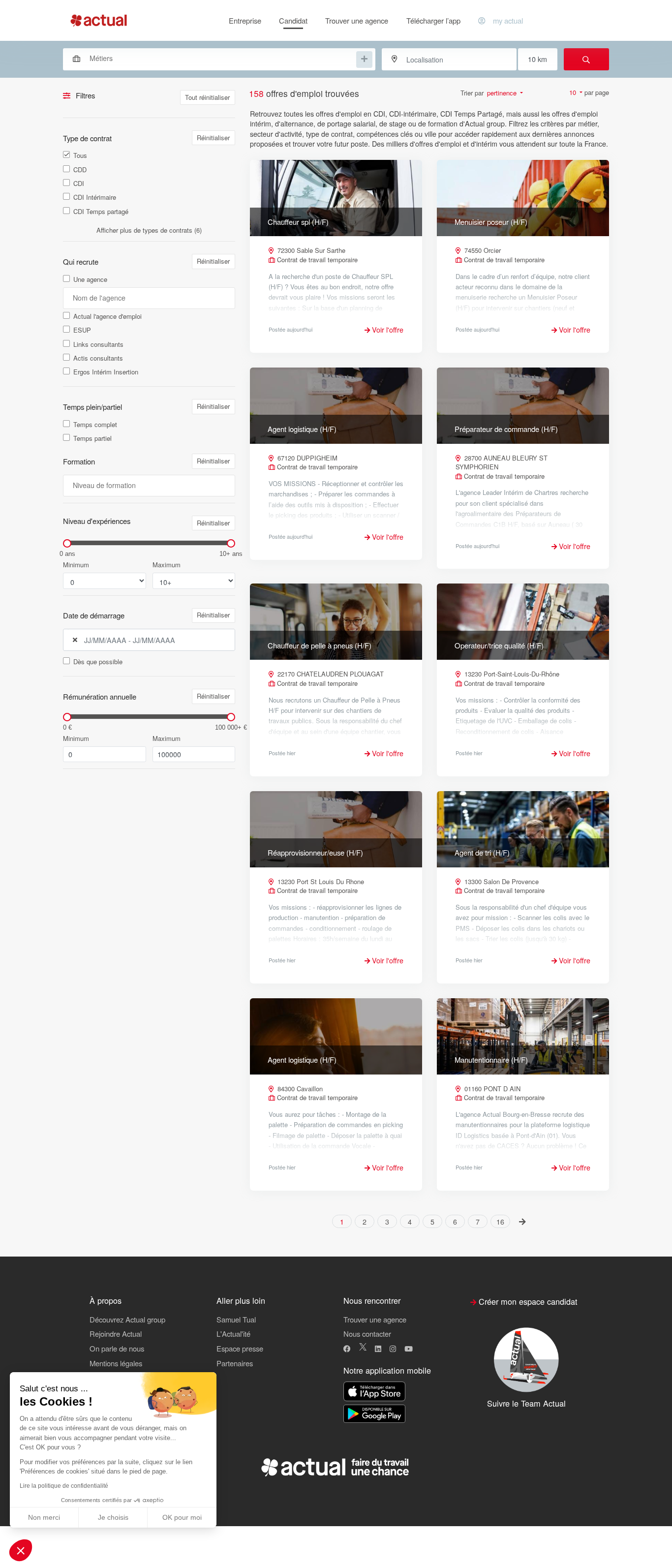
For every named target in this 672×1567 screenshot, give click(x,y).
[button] (20, 1550)
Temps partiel (92, 438)
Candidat (293, 20)
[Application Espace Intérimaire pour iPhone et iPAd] (374, 1391)
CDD (80, 169)
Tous (80, 155)
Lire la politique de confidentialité (64, 1485)
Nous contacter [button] (367, 1333)
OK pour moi (182, 1517)
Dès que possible (97, 661)
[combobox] (214, 58)
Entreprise (245, 20)
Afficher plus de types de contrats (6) (149, 230)
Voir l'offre (386, 330)
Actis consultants (98, 358)
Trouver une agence (356, 20)
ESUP (82, 330)
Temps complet (95, 424)
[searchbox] (222, 58)
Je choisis (113, 1517)
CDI (78, 183)
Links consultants (98, 344)
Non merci (44, 1517)
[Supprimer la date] (75, 640)
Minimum (76, 564)
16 (500, 1222)
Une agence (90, 279)
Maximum (167, 564)
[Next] (523, 1221)
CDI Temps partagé (100, 211)
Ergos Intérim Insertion (105, 372)
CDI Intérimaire (94, 197)
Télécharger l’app (433, 20)
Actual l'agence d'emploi (107, 316)
